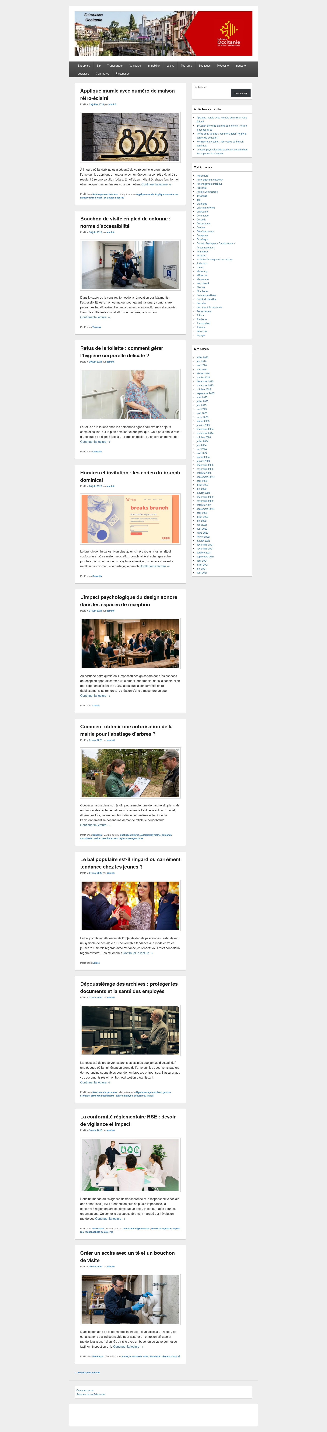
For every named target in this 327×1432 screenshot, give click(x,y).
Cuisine (201, 227)
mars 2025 (202, 417)
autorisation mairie (150, 835)
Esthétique (202, 239)
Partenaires (123, 73)
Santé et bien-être (206, 299)
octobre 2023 (204, 473)
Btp (99, 65)
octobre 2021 (204, 552)
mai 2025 (202, 409)
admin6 (112, 104)
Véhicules (135, 65)
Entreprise (84, 65)
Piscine (201, 287)
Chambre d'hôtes (206, 207)
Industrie (240, 65)
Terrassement (204, 311)
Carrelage (202, 203)
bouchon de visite (138, 1356)
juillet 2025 (202, 401)
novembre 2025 (205, 385)
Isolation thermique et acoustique (215, 259)
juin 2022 (201, 520)
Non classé (98, 1228)
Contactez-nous (85, 1390)
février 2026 (203, 373)
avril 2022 (202, 528)
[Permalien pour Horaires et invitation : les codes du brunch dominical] (130, 546)
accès (125, 1356)
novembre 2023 (205, 469)
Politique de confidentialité (90, 1394)
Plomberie (97, 1356)
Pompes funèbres (206, 295)
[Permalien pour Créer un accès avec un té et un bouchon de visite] (130, 1327)
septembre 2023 (205, 477)
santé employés (124, 1095)
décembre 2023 (205, 465)
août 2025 (202, 397)
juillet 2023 (202, 484)
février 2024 (203, 457)
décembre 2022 (205, 497)
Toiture (200, 315)
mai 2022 (202, 524)
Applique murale (145, 194)
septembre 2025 (205, 393)
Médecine (223, 65)
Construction (203, 223)
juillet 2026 (202, 357)
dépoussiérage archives (148, 1092)
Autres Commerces (207, 191)
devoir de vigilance (161, 1228)
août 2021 (202, 560)
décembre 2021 (205, 544)
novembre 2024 (205, 433)
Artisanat (201, 187)
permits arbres (110, 838)
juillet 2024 (202, 441)
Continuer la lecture (156, 184)
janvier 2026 (203, 377)
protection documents (102, 1095)
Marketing (202, 271)
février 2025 (203, 421)
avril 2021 (202, 572)
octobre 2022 (204, 505)
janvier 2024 (203, 461)
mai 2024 (202, 449)
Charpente (202, 211)
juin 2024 (201, 445)
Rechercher (200, 87)
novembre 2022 (205, 501)
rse (111, 1232)
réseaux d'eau (169, 1356)
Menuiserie (203, 279)
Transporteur (115, 65)
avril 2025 (202, 413)
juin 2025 (201, 405)
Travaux (96, 327)
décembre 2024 (205, 429)
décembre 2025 (205, 381)
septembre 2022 (205, 509)
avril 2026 (202, 369)
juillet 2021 (202, 564)
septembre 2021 (205, 556)
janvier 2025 (203, 425)
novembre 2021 (205, 548)
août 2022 (202, 512)
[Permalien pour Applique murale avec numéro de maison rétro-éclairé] (130, 164)
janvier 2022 (203, 540)
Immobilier (153, 65)
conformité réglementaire (136, 1228)
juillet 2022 (202, 516)
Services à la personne (104, 1092)
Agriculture (202, 175)
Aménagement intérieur (105, 194)
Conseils (97, 451)
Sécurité (201, 303)
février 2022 (203, 536)
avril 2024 (202, 453)
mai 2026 (202, 365)
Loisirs (170, 65)
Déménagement (205, 231)
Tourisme (186, 65)
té (179, 1356)
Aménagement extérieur (210, 179)
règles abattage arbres (131, 838)
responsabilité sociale (97, 1232)
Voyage (201, 335)
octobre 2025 (204, 389)
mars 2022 (202, 532)
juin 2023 (201, 488)
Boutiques (205, 65)
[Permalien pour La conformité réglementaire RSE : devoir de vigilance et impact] (130, 1194)
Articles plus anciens (87, 1372)
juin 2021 (201, 568)
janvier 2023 (203, 492)
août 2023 (202, 481)
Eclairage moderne (114, 197)
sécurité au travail (143, 1095)
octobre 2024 (204, 437)
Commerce (102, 73)
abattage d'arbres (129, 835)
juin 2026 (201, 361)
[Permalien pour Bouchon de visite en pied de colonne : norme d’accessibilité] (130, 292)
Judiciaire (83, 73)
